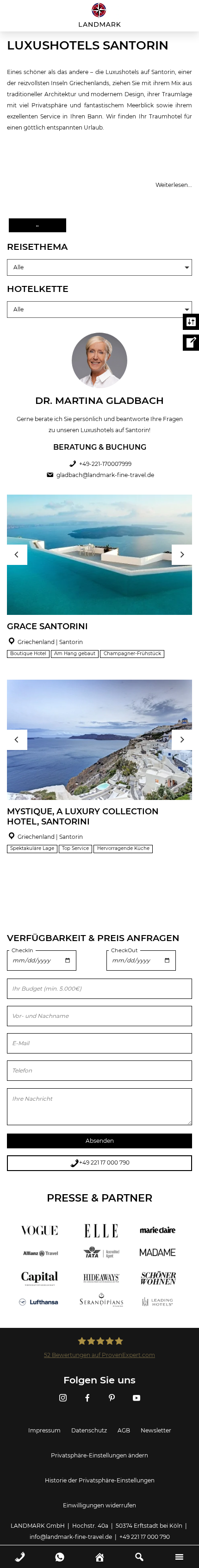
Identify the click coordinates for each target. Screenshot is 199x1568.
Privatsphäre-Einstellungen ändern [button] (99, 1455)
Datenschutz (89, 1430)
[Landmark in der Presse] (99, 1242)
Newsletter (156, 1430)
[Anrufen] (20, 1550)
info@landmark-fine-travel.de (71, 1536)
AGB (124, 1430)
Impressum (44, 1430)
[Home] (100, 1550)
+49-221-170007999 (105, 463)
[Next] (182, 555)
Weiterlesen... (173, 184)
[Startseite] (99, 15)
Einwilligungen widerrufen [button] (99, 1505)
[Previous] (17, 555)
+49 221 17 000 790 (104, 1162)
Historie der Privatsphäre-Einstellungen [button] (100, 1480)
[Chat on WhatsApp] (60, 1550)
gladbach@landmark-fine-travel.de (105, 474)
